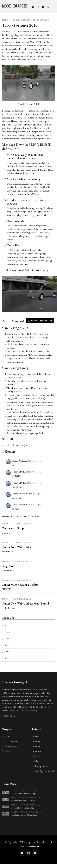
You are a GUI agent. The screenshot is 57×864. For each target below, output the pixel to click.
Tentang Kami (11, 746)
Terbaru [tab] (36, 516)
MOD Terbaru (11, 741)
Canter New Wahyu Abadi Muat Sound (25, 603)
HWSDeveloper (9, 693)
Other (7, 651)
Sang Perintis (9, 566)
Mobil (7, 638)
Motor (7, 645)
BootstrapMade (33, 846)
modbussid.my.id (9, 689)
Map (6, 658)
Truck (7, 632)
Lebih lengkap (8, 716)
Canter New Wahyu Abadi (17, 547)
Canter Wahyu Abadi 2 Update (20, 585)
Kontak (8, 751)
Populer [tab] (7, 516)
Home (7, 736)
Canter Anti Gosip (13, 528)
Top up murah (41, 766)
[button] (36, 308)
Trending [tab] (21, 516)
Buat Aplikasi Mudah (44, 771)
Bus (6, 625)
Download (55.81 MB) (41, 320)
